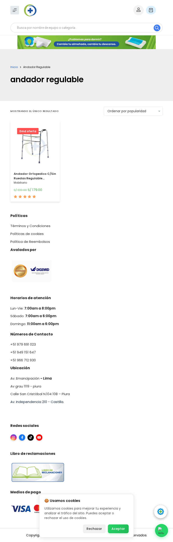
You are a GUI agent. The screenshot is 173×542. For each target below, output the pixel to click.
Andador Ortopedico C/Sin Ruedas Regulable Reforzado (35, 178)
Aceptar (118, 528)
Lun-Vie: (32, 308)
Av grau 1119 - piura (25, 386)
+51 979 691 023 (23, 344)
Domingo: (18, 323)
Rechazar (94, 528)
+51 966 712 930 (23, 360)
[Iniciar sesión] (138, 10)
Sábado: (33, 316)
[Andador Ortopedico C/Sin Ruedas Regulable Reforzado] (35, 147)
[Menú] (14, 10)
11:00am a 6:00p (41, 323)
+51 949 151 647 (23, 352)
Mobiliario (20, 182)
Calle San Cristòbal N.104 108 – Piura (40, 394)
